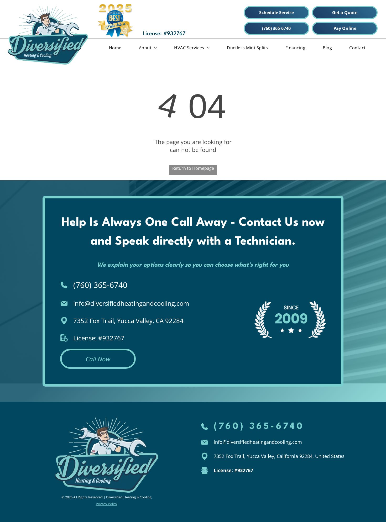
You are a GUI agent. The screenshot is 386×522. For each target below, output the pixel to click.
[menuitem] (115, 47)
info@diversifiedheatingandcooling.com (131, 303)
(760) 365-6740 (100, 285)
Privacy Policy (106, 504)
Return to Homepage (193, 168)
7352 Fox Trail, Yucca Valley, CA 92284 (128, 320)
